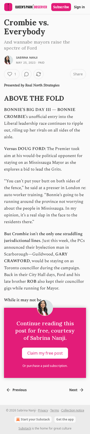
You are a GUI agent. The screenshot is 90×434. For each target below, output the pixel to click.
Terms (54, 410)
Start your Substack (35, 419)
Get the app (65, 419)
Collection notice (72, 410)
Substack (24, 428)
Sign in (79, 7)
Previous (19, 390)
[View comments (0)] (27, 74)
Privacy (43, 410)
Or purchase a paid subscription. (45, 366)
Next (73, 390)
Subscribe (61, 7)
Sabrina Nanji (27, 57)
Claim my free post (45, 353)
